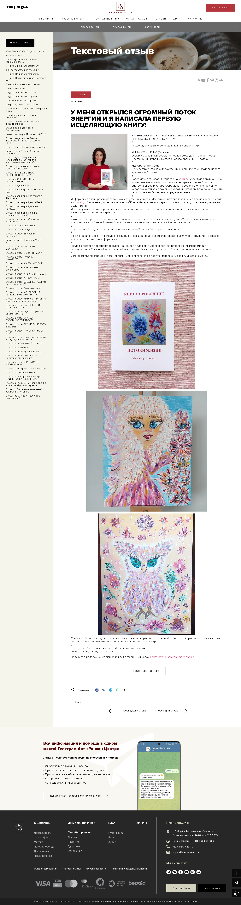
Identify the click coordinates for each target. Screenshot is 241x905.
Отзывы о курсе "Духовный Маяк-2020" (20, 258)
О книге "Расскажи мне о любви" (23, 84)
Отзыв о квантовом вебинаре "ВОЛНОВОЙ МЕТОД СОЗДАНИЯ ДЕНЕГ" (23, 141)
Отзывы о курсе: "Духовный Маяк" (23, 351)
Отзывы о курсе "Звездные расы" (23, 288)
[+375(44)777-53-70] (168, 846)
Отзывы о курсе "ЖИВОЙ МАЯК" (23, 277)
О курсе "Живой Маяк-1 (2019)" (21, 92)
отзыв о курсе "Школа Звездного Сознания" (23, 152)
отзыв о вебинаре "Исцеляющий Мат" (26, 134)
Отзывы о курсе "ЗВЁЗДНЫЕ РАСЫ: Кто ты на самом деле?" (26, 283)
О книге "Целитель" (16, 88)
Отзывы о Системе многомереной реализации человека (24, 390)
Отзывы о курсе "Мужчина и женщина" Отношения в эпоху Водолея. (26, 300)
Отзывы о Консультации (18, 229)
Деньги (72, 837)
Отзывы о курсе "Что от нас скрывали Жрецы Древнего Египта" (26, 338)
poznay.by (78, 202)
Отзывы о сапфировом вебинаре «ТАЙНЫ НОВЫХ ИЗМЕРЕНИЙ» (23, 377)
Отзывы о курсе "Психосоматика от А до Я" (25, 332)
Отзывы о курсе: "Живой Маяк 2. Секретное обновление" (23, 356)
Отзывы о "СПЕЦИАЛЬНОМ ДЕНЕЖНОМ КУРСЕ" (20, 180)
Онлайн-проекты (79, 832)
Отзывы (161, 19)
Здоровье (74, 846)
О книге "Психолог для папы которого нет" (26, 79)
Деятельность (42, 833)
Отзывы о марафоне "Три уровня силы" (26, 368)
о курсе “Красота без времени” (22, 100)
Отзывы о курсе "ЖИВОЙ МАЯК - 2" (24, 263)
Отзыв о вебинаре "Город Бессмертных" (19, 129)
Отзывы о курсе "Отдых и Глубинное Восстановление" (25, 312)
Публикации (116, 833)
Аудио (112, 842)
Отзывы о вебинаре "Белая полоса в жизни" (25, 190)
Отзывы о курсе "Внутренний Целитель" (21, 235)
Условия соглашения (45, 868)
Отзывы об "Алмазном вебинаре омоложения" (23, 397)
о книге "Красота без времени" (22, 70)
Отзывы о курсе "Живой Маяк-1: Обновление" (22, 268)
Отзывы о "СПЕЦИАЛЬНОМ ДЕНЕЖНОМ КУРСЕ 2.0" (20, 174)
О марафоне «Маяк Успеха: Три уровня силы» (26, 109)
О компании (46, 19)
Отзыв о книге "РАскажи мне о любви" (26, 147)
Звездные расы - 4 (15, 55)
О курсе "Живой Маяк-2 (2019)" (22, 96)
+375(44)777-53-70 (183, 846)
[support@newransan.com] (168, 852)
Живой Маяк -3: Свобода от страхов (25, 51)
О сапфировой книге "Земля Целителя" (21, 116)
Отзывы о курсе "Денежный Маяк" (24, 252)
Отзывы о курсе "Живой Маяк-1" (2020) (26, 273)
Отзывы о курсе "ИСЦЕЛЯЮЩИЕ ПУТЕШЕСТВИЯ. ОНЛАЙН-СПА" (23, 293)
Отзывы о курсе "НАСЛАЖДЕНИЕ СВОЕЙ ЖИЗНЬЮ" (23, 306)
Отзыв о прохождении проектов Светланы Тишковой (23, 167)
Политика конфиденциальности (129, 868)
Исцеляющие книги (75, 19)
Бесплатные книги (107, 19)
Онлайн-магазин (137, 19)
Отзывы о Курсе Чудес (18, 347)
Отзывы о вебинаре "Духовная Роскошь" (22, 207)
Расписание (194, 19)
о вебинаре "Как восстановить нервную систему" (22, 60)
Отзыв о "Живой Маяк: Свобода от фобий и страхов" (24, 122)
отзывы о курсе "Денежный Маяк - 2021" (24, 241)
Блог (176, 19)
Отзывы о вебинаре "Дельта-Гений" (24, 202)
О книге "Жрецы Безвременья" (22, 65)
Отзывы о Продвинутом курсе (21, 372)
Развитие (73, 841)
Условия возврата (96, 868)
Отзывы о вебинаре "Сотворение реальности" (23, 220)
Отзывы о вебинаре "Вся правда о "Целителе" (24, 197)
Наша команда (43, 856)
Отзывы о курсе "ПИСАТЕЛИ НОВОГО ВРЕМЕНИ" (26, 325)
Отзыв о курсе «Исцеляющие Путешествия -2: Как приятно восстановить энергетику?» (21, 160)
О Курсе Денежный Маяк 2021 (22, 104)
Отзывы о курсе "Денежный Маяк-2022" (20, 247)
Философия (41, 837)
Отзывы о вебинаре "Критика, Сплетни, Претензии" (21, 214)
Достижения (41, 851)
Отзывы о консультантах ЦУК (21, 225)
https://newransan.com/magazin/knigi (172, 657)
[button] (147, 671)
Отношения (75, 851)
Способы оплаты (71, 868)
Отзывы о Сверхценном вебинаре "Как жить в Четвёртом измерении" (26, 384)
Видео (112, 837)
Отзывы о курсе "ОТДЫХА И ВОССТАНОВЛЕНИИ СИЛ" (20, 319)
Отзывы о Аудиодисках (18, 185)
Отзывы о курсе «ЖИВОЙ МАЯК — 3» (25, 343)
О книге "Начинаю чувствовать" (22, 74)
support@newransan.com (186, 852)
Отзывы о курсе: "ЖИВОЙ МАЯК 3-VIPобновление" (24, 363)
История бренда (44, 846)
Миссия (38, 842)
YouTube (184, 179)
